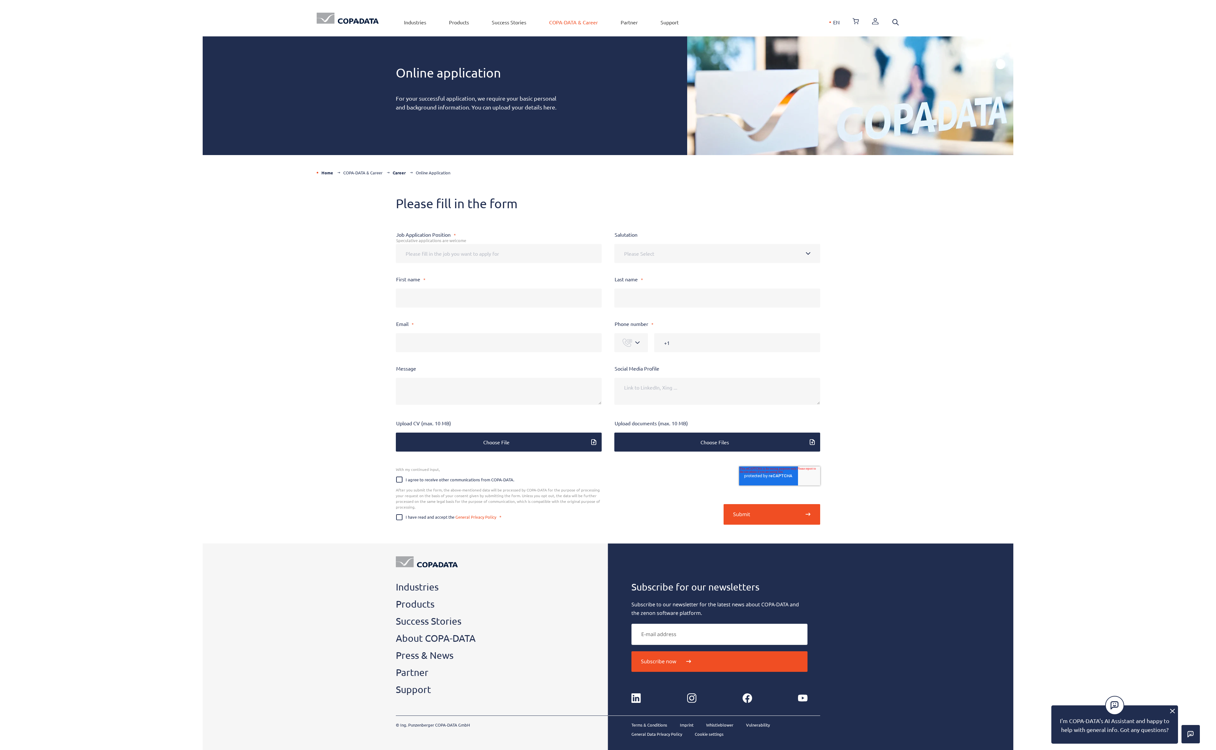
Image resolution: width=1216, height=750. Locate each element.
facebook (747, 698)
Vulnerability (758, 725)
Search (895, 22)
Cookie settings (709, 734)
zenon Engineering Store (855, 21)
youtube (803, 698)
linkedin (636, 698)
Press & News (424, 655)
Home (327, 172)
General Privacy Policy (475, 517)
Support (670, 22)
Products (459, 22)
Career (399, 172)
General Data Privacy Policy (656, 734)
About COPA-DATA (436, 638)
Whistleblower (719, 725)
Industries (415, 22)
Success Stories (509, 22)
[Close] (1172, 711)
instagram (691, 698)
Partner (629, 22)
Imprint (687, 725)
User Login (875, 21)
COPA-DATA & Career (573, 22)
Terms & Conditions (649, 725)
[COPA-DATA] (348, 18)
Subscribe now (658, 661)
